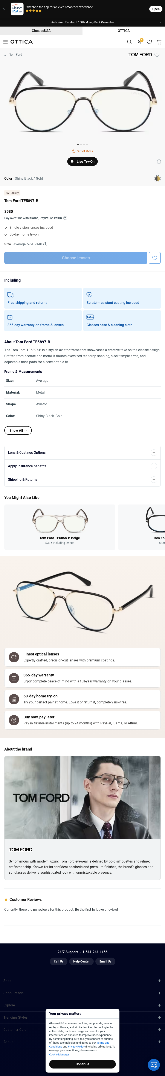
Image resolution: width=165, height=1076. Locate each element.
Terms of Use (74, 581)
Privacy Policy (93, 581)
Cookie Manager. (59, 1054)
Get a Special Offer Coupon (82, 550)
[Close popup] (50, 489)
